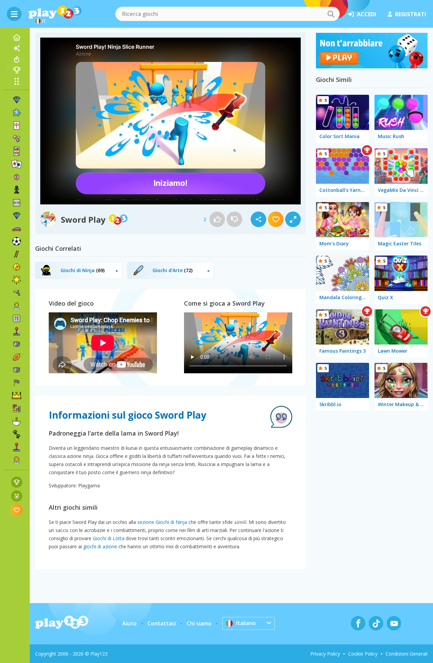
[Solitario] (16, 164)
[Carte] (16, 151)
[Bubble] (16, 138)
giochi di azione (100, 546)
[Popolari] (16, 59)
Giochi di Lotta (108, 538)
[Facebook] (358, 623)
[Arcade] (16, 331)
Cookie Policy (363, 653)
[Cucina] (16, 421)
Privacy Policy (325, 653)
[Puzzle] (16, 112)
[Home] (16, 37)
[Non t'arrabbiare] (372, 66)
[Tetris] (16, 408)
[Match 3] (16, 99)
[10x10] (16, 202)
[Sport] (16, 357)
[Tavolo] (16, 344)
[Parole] (16, 318)
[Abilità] (16, 254)
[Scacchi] (16, 189)
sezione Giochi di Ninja (162, 522)
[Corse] (16, 382)
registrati (410, 14)
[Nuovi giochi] (16, 48)
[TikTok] (376, 623)
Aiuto (129, 623)
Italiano (246, 623)
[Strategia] (16, 395)
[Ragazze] (16, 460)
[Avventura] (16, 267)
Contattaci (161, 623)
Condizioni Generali (407, 653)
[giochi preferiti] (16, 509)
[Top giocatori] (16, 70)
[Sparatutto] (16, 292)
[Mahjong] (16, 125)
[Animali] (16, 434)
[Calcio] (16, 241)
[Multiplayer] (16, 447)
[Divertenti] (16, 279)
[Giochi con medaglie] (16, 496)
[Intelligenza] (16, 177)
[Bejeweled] (16, 215)
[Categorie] (16, 81)
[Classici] (16, 369)
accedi (366, 14)
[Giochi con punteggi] (16, 482)
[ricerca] (331, 14)
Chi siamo (199, 623)
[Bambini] (16, 305)
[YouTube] (394, 623)
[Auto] (16, 228)
